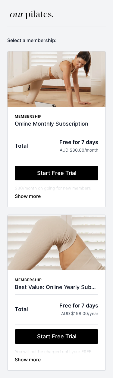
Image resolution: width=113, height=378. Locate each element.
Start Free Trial (56, 173)
